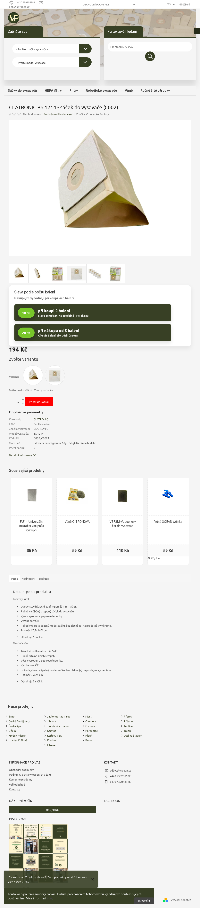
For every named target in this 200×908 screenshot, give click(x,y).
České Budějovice (19, 721)
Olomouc (91, 721)
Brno (11, 716)
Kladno (51, 740)
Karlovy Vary (54, 735)
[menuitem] (22, 90)
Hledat (150, 56)
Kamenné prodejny (20, 779)
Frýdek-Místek (17, 735)
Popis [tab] (14, 578)
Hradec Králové (18, 740)
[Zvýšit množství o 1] (23, 399)
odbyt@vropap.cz (120, 770)
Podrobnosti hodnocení (58, 114)
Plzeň (88, 735)
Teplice (128, 726)
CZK (169, 4)
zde (49, 898)
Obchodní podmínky (96, 4)
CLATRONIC (41, 419)
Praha (88, 740)
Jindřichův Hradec (58, 726)
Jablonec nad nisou (59, 716)
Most (88, 716)
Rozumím (144, 900)
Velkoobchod (17, 784)
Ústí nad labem (133, 735)
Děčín (12, 730)
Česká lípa (15, 726)
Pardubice (91, 730)
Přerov (128, 716)
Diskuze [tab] (44, 578)
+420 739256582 (120, 776)
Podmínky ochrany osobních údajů (30, 774)
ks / (52, 809)
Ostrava (90, 726)
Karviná (51, 730)
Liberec (51, 745)
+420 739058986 (120, 781)
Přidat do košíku (39, 401)
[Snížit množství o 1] (23, 404)
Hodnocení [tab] (28, 578)
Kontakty (14, 789)
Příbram (129, 721)
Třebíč (127, 730)
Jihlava (51, 721)
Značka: (92, 114)
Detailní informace (20, 455)
